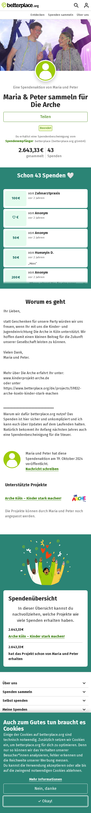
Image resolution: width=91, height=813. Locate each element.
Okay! (47, 801)
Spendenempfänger (19, 141)
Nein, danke (45, 788)
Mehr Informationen (45, 779)
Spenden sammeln (60, 15)
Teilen (45, 116)
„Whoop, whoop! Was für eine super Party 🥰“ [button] (52, 283)
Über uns (83, 15)
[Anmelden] (86, 5)
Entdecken (37, 15)
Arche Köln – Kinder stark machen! (33, 498)
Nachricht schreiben (42, 469)
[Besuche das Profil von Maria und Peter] (45, 70)
